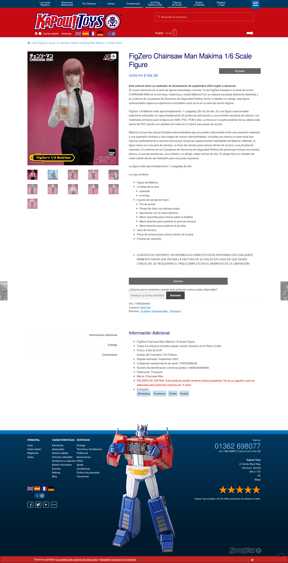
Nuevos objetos (60, 453)
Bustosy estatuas (199, 3)
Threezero (175, 311)
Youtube (46, 505)
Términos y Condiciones (89, 449)
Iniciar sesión (51, 33)
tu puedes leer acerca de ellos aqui (77, 559)
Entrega (81, 445)
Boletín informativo (62, 464)
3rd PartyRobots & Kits (155, 3)
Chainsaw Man (160, 311)
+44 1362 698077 (227, 451)
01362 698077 (238, 445)
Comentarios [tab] (109, 355)
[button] (113, 56)
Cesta (30, 457)
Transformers (133, 3)
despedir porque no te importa (118, 559)
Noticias (66, 33)
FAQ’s (80, 460)
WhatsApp (144, 393)
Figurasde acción (177, 3)
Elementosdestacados (67, 3)
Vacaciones (83, 476)
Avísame (175, 295)
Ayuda (80, 464)
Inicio (36, 33)
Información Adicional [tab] (103, 335)
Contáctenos (40, 33)
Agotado (65, 42)
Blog (54, 476)
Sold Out (146, 307)
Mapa (258, 479)
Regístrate (32, 453)
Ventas (111, 3)
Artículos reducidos (62, 457)
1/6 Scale (145, 311)
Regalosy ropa (221, 3)
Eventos (56, 468)
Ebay (54, 505)
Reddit (184, 393)
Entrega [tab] (112, 345)
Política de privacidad (88, 472)
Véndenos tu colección (64, 460)
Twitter (173, 393)
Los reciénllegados (45, 3)
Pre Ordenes (89, 3)
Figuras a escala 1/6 (49, 42)
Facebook (159, 393)
